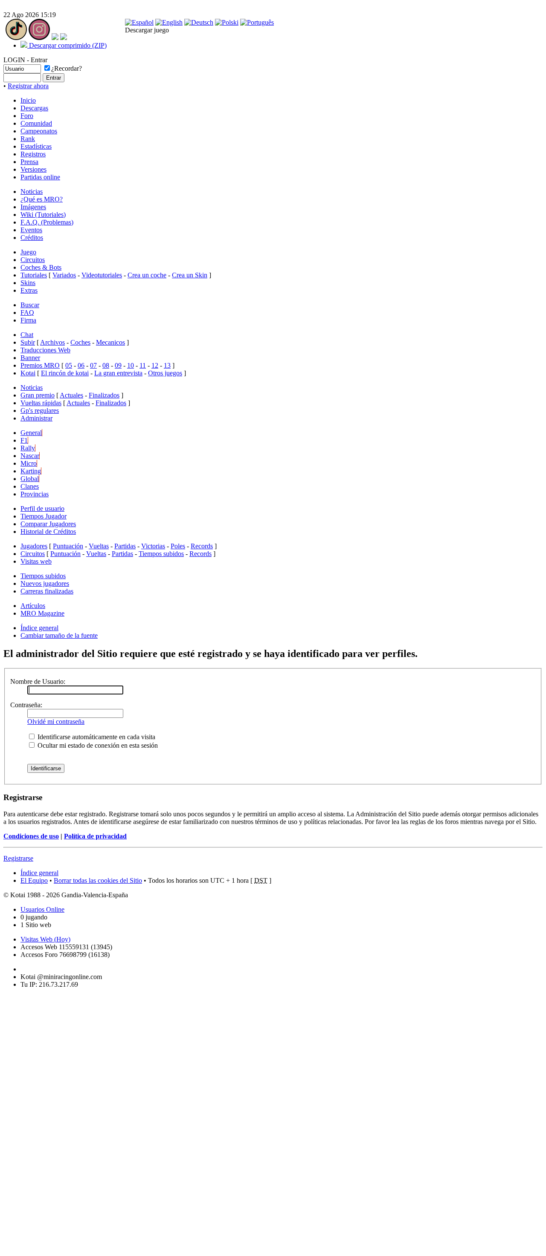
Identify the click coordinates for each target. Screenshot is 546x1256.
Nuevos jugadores (44, 583)
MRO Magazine (42, 613)
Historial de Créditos (48, 531)
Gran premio (37, 395)
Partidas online (40, 177)
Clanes (29, 486)
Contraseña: (26, 705)
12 (154, 365)
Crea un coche (147, 275)
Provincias (34, 494)
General (31, 432)
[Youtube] (63, 37)
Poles (178, 546)
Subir (27, 342)
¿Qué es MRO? (41, 199)
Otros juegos (165, 373)
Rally (27, 448)
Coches (80, 342)
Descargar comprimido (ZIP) (67, 45)
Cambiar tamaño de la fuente (59, 635)
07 (93, 365)
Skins (27, 282)
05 (68, 365)
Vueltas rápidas (40, 402)
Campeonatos (38, 131)
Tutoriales (33, 275)
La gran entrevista (118, 373)
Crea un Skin (189, 275)
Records (202, 546)
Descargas (34, 108)
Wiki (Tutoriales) (43, 214)
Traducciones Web (45, 350)
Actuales (71, 395)
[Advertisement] (29, 1123)
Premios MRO (40, 365)
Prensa (29, 161)
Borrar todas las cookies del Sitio (98, 880)
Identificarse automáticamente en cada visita (95, 736)
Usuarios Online (42, 909)
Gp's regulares (39, 410)
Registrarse (18, 858)
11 (142, 365)
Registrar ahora (28, 85)
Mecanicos (110, 342)
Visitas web (36, 561)
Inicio (28, 100)
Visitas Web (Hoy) (45, 939)
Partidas (125, 546)
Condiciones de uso (31, 836)
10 (130, 365)
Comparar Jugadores (48, 523)
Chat (26, 334)
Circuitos (32, 259)
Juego (28, 252)
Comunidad (36, 123)
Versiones (33, 169)
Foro (26, 115)
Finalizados (104, 395)
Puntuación (68, 546)
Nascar (29, 455)
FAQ (27, 312)
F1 (24, 440)
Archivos (52, 342)
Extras (29, 290)
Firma (28, 320)
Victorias (153, 546)
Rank (27, 138)
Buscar (29, 304)
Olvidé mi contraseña (55, 721)
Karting (30, 471)
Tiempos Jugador (43, 516)
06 (81, 365)
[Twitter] (55, 37)
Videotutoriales (101, 275)
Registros (33, 154)
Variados (64, 275)
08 (105, 365)
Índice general (39, 627)
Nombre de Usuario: (37, 681)
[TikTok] (16, 37)
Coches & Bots (40, 267)
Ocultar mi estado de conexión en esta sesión (97, 745)
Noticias (31, 191)
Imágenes (33, 206)
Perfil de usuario (42, 508)
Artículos (32, 605)
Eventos (31, 229)
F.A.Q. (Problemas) (46, 222)
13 (167, 365)
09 (118, 365)
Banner (30, 357)
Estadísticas (36, 146)
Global (29, 478)
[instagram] (39, 37)
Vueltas (99, 546)
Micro (28, 463)
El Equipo (34, 880)
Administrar (36, 418)
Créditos (31, 237)
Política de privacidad (95, 836)
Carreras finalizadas (46, 591)
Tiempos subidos (161, 553)
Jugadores (33, 546)
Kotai (27, 373)
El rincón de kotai (65, 373)
